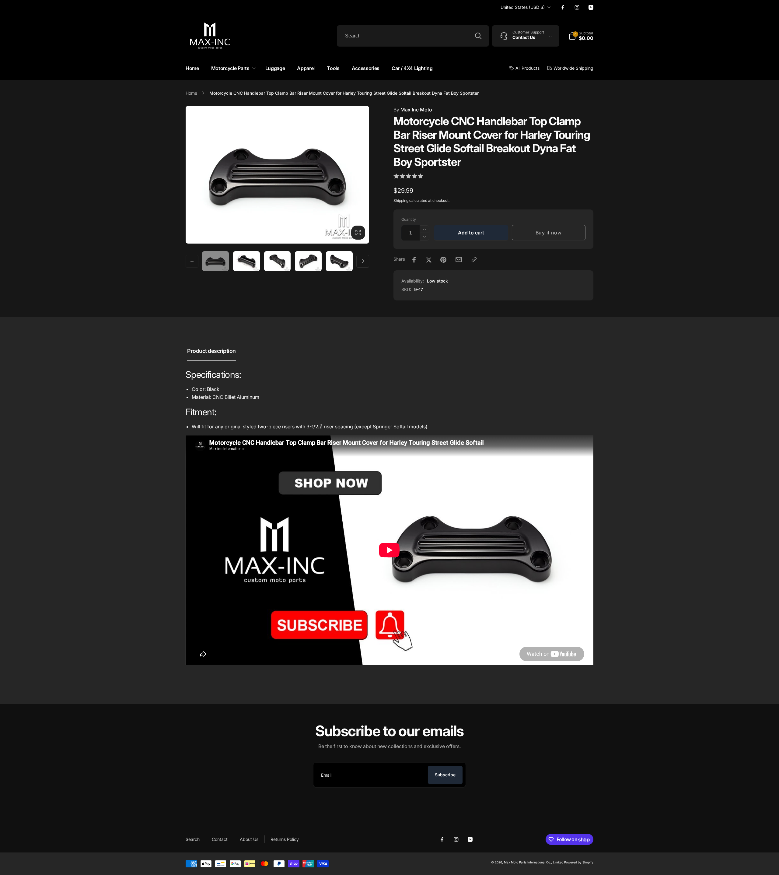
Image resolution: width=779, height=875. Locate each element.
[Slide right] (362, 261)
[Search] (478, 36)
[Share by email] (459, 259)
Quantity (408, 219)
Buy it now (549, 233)
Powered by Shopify (578, 862)
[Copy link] (474, 260)
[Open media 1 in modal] (277, 175)
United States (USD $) (523, 7)
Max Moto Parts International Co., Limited (533, 862)
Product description (211, 351)
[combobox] (413, 36)
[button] (232, 68)
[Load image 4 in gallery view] (308, 261)
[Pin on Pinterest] (443, 260)
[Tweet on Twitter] (429, 260)
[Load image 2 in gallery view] (246, 261)
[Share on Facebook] (414, 260)
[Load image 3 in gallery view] (277, 261)
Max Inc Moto (412, 110)
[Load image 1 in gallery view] (215, 261)
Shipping (400, 200)
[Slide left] (192, 261)
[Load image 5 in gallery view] (339, 261)
